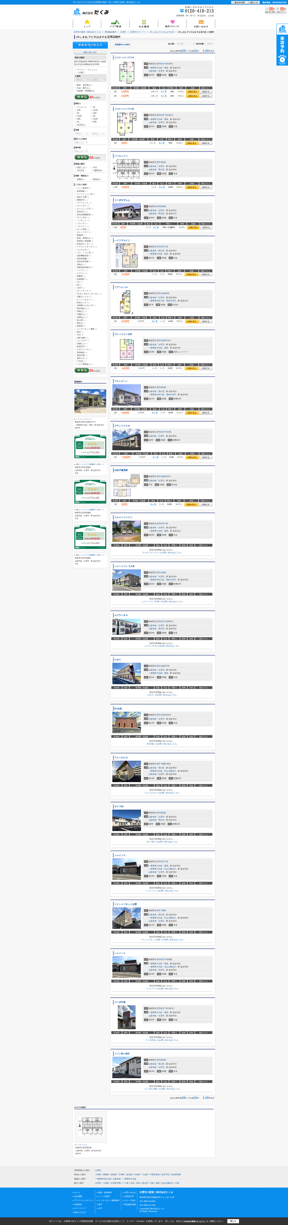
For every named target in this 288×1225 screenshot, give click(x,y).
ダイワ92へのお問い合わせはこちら (162, 842)
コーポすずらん (122, 200)
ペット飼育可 (84, 188)
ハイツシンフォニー (84, 419)
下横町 (163, 764)
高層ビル (82, 343)
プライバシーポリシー (84, 1200)
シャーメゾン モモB (124, 566)
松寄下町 (164, 64)
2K (78, 113)
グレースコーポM (123, 334)
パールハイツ (121, 156)
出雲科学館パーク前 (119, 1183)
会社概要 (78, 1196)
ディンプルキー (85, 299)
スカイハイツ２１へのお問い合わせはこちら (162, 552)
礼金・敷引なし (84, 88)
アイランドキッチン (87, 247)
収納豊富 (82, 279)
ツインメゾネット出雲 (125, 904)
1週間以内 (97, 170)
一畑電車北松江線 (156, 301)
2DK (95, 113)
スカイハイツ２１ (123, 517)
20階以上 (82, 317)
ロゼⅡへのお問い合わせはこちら (162, 695)
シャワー (82, 270)
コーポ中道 (120, 1002)
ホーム (77, 1192)
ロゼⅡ (117, 659)
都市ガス (82, 358)
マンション (93, 70)
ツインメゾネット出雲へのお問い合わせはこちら (162, 940)
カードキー (83, 206)
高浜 (138, 1183)
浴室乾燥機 (83, 258)
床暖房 (81, 276)
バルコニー (83, 226)
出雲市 (157, 64)
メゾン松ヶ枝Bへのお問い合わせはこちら (162, 1089)
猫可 (80, 332)
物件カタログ (80, 1212)
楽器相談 (82, 191)
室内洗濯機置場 (85, 214)
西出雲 (161, 169)
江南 (177, 1183)
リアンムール (121, 287)
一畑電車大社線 (155, 68)
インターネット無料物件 (109, 1200)
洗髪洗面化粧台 (85, 267)
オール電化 (83, 229)
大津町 (98, 1174)
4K (78, 122)
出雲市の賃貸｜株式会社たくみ (156, 1192)
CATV (81, 288)
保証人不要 (83, 197)
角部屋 (81, 326)
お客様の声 (129, 1196)
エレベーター (84, 232)
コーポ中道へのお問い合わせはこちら (162, 1040)
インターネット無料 (87, 329)
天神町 (121, 1174)
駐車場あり (83, 308)
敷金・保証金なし (85, 85)
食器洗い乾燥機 (85, 241)
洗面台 (81, 264)
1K (94, 107)
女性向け (82, 211)
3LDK (95, 119)
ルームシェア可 (85, 209)
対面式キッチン (85, 244)
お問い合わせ (130, 1192)
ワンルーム (82, 107)
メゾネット (83, 220)
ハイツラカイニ (122, 240)
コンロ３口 (83, 250)
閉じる (233, 1221)
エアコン (82, 273)
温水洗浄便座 (84, 261)
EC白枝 (118, 708)
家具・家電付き (85, 238)
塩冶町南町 (176, 1174)
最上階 (81, 320)
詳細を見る (192, 92)
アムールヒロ (121, 757)
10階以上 (82, 314)
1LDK (95, 110)
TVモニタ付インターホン (89, 294)
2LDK (79, 116)
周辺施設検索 (130, 1204)
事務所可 (82, 200)
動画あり (97, 179)
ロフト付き (83, 217)
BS (79, 285)
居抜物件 (82, 352)
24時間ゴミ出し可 (86, 305)
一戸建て (81, 72)
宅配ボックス (84, 296)
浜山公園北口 (170, 771)
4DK (95, 122)
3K (94, 116)
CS (79, 282)
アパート (81, 70)
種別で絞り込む (90, 52)
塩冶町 (129, 1174)
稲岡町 (114, 1174)
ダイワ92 (118, 806)
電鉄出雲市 (171, 301)
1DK (79, 110)
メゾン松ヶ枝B (121, 1053)
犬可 (80, 335)
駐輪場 (81, 235)
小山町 (145, 1174)
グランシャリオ (122, 425)
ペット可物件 (104, 1196)
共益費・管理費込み (85, 91)
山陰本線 (152, 71)
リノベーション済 (86, 194)
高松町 (163, 162)
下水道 (81, 361)
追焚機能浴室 (84, 255)
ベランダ (82, 223)
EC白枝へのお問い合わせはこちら (162, 744)
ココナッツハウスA (124, 57)
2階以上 (81, 311)
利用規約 (78, 1204)
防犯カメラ (83, 302)
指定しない (82, 167)
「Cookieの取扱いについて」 (194, 1221)
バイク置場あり (85, 364)
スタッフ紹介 (130, 1200)
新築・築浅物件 (105, 1192)
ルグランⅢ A (121, 615)
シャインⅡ (120, 855)
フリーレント (84, 203)
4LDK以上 (81, 125)
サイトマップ (80, 1208)
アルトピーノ (121, 381)
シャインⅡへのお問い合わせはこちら (162, 891)
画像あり (81, 179)
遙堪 (166, 68)
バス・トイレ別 (85, 252)
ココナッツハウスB (124, 109)
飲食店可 (82, 346)
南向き (81, 323)
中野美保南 (155, 1174)
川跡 (152, 1183)
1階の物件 (82, 338)
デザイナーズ (84, 349)
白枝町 (163, 293)
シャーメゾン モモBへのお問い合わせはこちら (162, 601)
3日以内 (80, 170)
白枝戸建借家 (121, 470)
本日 (95, 167)
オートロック (84, 291)
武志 (132, 1183)
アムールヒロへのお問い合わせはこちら (162, 793)
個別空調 (82, 355)
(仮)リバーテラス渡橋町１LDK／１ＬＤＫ (92, 464)
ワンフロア (83, 340)
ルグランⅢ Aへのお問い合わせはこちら (162, 646)
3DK (79, 119)
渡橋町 (106, 1174)
